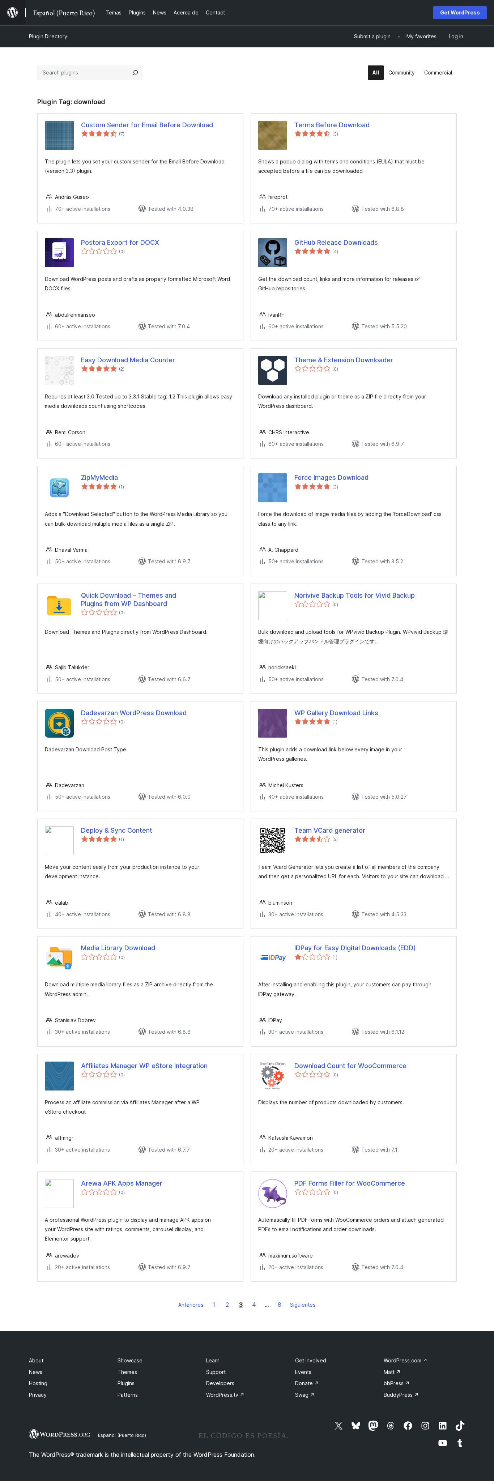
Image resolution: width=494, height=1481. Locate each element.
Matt (392, 1372)
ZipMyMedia (99, 477)
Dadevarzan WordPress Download (134, 713)
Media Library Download (118, 948)
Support (216, 1372)
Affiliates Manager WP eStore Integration (144, 1066)
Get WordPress (460, 12)
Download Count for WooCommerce (350, 1066)
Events (303, 1372)
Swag (305, 1395)
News (35, 1372)
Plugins (126, 1383)
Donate (307, 1383)
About (36, 1360)
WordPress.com (405, 1360)
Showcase (130, 1360)
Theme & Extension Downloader (343, 360)
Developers (220, 1383)
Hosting (38, 1383)
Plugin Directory (48, 36)
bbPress (397, 1383)
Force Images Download (331, 477)
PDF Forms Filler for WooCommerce (349, 1183)
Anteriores (191, 1305)
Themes (127, 1372)
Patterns (128, 1395)
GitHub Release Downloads (336, 242)
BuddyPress (401, 1395)
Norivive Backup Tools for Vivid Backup (354, 595)
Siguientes (303, 1305)
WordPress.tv (225, 1395)
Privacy (38, 1395)
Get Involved (310, 1360)
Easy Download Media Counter (128, 360)
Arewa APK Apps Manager (121, 1183)
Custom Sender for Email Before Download (147, 125)
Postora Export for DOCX (120, 242)
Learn (213, 1360)
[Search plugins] (135, 72)
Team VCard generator (329, 830)
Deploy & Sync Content (116, 830)
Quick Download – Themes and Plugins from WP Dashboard (128, 599)
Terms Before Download (332, 125)
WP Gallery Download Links (336, 713)
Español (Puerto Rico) (122, 1435)
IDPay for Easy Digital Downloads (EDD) (355, 948)
